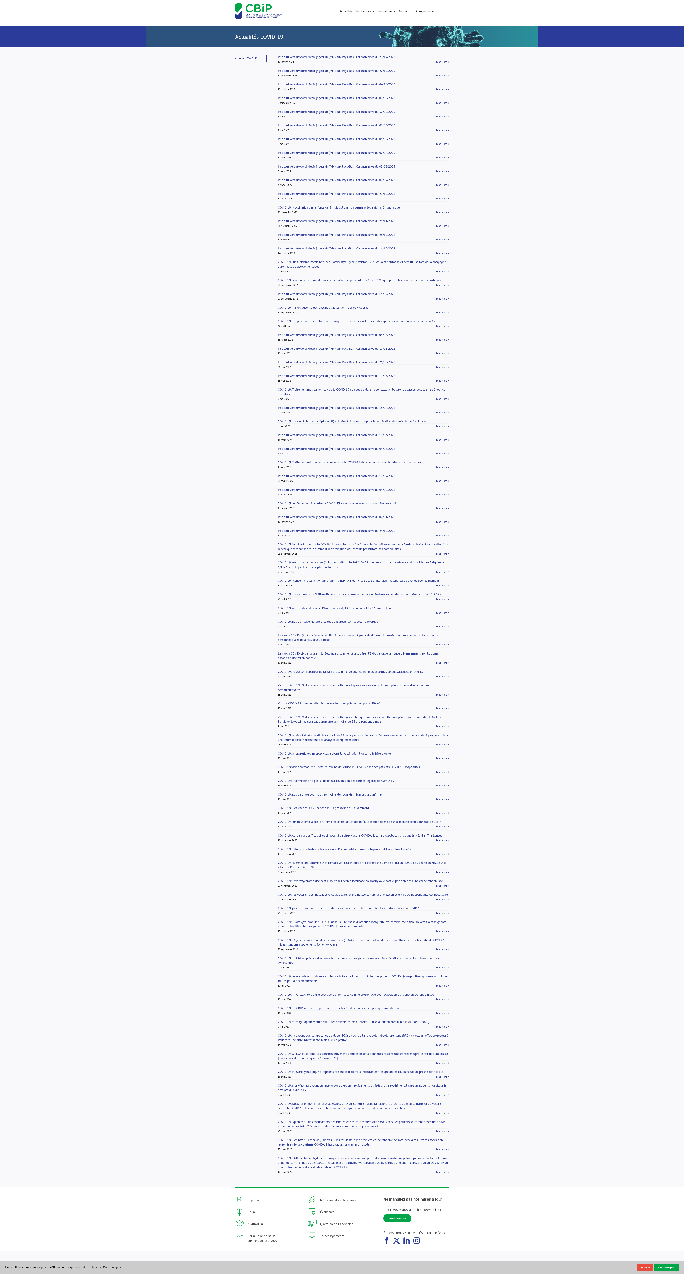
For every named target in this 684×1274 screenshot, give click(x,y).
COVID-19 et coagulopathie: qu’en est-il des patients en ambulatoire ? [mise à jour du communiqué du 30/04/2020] (353, 1022)
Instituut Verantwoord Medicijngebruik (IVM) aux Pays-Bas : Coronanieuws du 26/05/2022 (336, 362)
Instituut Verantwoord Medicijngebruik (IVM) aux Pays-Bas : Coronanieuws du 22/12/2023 (336, 57)
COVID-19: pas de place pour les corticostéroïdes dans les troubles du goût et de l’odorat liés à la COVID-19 (350, 908)
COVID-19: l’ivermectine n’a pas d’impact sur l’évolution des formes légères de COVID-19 (336, 781)
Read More (441, 61)
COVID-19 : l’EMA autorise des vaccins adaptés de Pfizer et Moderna (323, 307)
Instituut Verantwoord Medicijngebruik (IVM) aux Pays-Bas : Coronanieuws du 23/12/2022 (336, 194)
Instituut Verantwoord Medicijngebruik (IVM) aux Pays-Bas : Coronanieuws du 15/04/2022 (336, 408)
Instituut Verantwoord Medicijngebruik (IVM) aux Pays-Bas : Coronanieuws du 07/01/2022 (336, 517)
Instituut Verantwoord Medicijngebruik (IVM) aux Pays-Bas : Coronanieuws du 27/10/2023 (336, 71)
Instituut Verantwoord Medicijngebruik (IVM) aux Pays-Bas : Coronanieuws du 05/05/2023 (336, 139)
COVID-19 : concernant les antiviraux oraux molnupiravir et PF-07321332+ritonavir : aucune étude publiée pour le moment (358, 580)
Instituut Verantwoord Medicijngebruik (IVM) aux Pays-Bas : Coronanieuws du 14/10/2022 (336, 248)
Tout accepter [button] (666, 1267)
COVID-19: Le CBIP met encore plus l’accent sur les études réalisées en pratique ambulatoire (339, 1008)
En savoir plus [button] (112, 1267)
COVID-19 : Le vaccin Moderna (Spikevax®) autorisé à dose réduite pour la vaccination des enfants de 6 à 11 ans (352, 421)
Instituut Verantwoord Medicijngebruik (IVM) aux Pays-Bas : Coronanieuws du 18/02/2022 (336, 476)
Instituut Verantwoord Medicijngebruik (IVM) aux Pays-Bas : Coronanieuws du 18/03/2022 (336, 435)
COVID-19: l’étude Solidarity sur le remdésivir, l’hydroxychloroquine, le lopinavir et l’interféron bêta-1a (344, 849)
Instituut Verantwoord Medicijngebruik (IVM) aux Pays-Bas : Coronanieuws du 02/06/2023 (336, 125)
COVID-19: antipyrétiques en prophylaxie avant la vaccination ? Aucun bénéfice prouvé (334, 753)
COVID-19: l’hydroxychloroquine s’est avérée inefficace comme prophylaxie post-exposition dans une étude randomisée (356, 994)
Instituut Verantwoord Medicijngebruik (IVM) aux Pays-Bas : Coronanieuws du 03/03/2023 (336, 166)
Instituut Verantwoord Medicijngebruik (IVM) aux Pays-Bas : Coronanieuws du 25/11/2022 (336, 221)
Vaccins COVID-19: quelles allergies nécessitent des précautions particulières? (329, 703)
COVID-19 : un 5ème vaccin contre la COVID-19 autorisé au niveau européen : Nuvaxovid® (337, 503)
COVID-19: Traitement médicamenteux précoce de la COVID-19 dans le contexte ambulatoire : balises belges (349, 462)
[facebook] (386, 1240)
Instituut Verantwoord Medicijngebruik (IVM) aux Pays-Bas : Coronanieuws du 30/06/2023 (336, 112)
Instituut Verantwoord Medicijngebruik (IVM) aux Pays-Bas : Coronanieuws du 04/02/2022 (336, 490)
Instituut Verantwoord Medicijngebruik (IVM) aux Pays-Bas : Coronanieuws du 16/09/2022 (336, 294)
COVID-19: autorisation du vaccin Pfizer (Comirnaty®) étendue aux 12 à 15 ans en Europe (336, 608)
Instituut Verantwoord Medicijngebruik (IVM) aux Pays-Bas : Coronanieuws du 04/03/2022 (336, 449)
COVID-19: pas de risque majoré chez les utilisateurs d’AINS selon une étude (328, 621)
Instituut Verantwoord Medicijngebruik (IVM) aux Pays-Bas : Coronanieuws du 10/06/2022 (336, 348)
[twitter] (396, 1240)
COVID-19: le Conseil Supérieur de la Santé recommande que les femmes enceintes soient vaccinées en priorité (350, 672)
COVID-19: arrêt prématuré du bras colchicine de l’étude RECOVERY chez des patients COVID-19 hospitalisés (349, 767)
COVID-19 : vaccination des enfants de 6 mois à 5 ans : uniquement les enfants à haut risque (339, 207)
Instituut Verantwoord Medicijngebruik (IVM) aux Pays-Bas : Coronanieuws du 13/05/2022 (336, 376)
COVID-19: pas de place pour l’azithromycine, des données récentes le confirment (331, 794)
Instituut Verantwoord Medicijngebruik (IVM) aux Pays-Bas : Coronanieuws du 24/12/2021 (336, 531)
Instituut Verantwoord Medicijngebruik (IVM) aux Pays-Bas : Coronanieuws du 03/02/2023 (336, 180)
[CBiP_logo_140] (258, 4)
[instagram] (416, 1240)
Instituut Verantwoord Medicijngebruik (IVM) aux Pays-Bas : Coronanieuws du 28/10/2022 (336, 235)
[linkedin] (406, 1240)
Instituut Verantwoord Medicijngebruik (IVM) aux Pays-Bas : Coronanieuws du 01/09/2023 (336, 98)
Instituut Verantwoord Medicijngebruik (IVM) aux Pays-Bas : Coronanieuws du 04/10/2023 (336, 84)
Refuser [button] (645, 1267)
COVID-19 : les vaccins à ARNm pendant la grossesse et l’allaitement (323, 808)
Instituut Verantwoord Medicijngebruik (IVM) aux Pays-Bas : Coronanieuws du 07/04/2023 (336, 153)
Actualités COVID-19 (246, 58)
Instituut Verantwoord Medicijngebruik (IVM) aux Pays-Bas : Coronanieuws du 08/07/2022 (336, 335)
